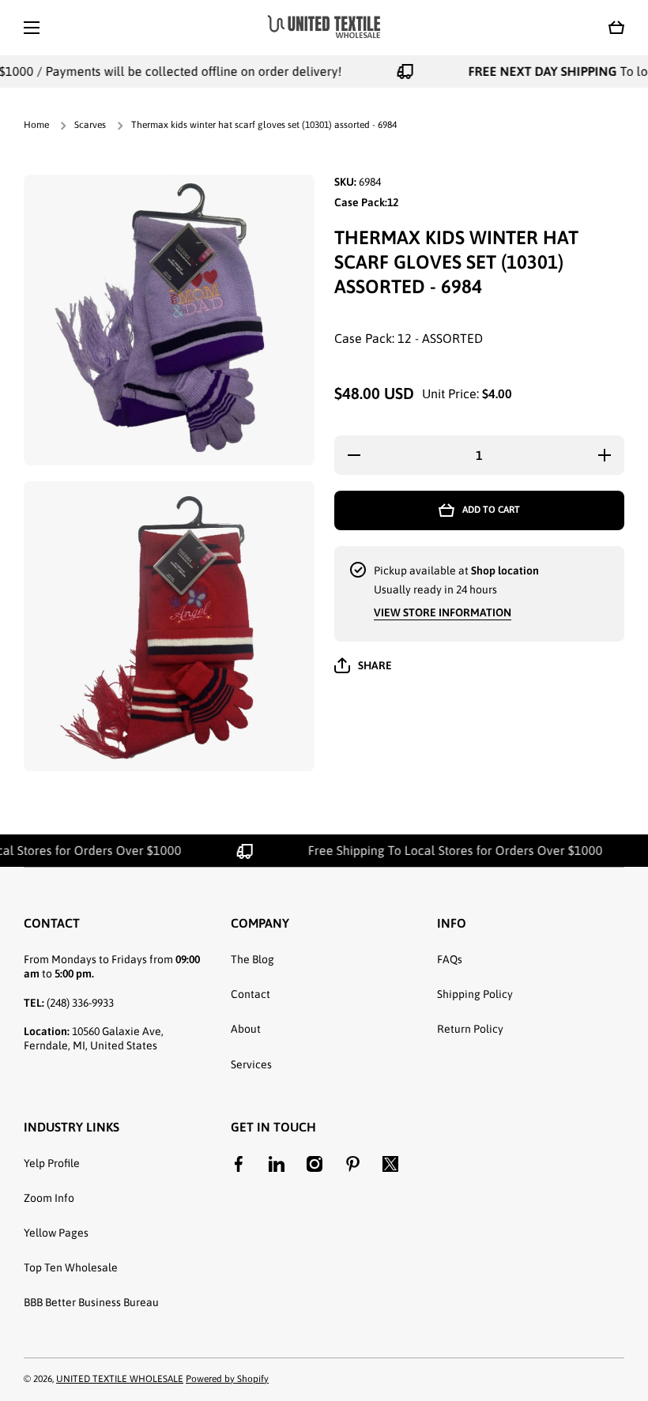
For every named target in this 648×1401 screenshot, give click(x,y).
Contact (250, 994)
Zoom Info (49, 1198)
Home (36, 124)
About (246, 1029)
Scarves (90, 124)
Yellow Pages (56, 1232)
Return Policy (470, 1029)
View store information (442, 612)
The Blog (252, 959)
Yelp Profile (52, 1163)
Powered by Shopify (227, 1378)
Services (251, 1064)
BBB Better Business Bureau (91, 1302)
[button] (616, 28)
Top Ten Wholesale (71, 1267)
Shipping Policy (475, 994)
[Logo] (324, 27)
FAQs (449, 959)
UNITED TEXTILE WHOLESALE (119, 1378)
